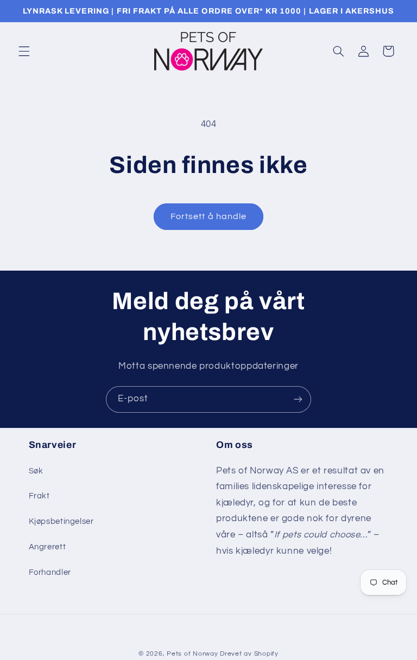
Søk (36, 471)
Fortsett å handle (208, 216)
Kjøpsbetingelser (61, 521)
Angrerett (47, 547)
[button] (23, 51)
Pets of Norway (192, 654)
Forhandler (50, 572)
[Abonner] (298, 399)
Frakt (39, 496)
